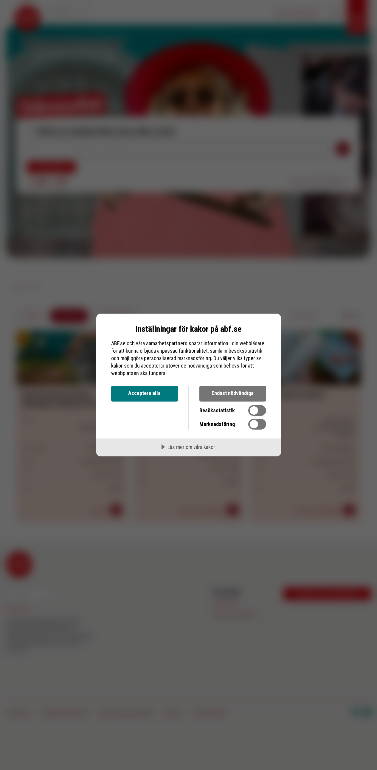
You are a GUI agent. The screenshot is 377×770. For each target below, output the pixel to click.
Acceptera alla (144, 393)
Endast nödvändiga (233, 393)
